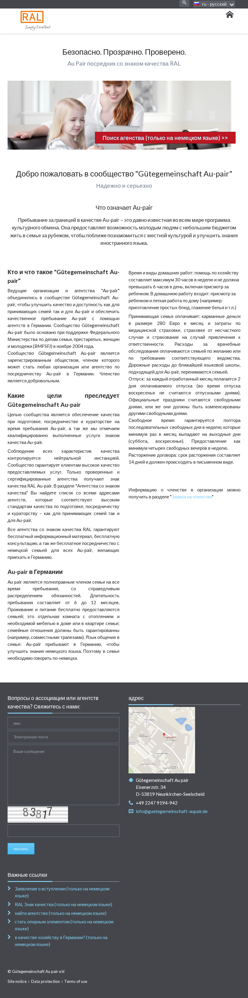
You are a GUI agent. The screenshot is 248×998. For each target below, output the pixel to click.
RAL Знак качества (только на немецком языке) (63, 904)
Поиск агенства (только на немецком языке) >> (165, 137)
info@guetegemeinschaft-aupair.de (171, 811)
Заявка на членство (191, 496)
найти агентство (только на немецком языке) (60, 913)
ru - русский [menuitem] (214, 4)
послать (21, 848)
